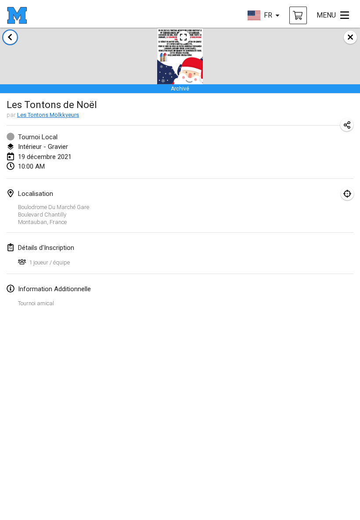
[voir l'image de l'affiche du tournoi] (183, 37)
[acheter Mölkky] (298, 15)
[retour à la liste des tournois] (10, 37)
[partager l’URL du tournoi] (346, 124)
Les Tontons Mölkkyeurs (48, 115)
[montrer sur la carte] (347, 193)
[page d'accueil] (17, 15)
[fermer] (350, 37)
